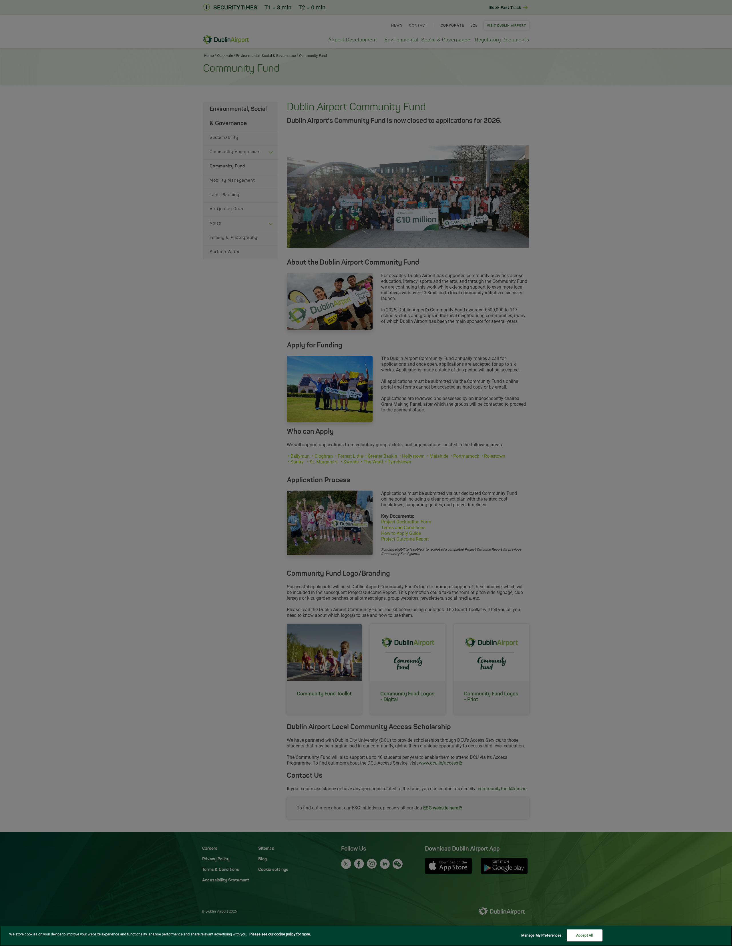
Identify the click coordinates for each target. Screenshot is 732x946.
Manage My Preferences (541, 935)
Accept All (584, 935)
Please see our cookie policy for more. (280, 934)
